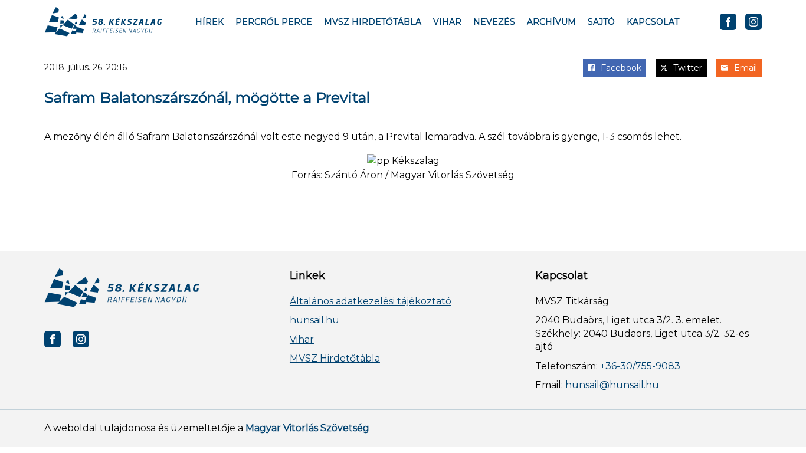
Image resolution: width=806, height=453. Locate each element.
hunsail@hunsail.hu (612, 384)
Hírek (209, 22)
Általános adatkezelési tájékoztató (370, 301)
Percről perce (273, 22)
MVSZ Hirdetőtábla (372, 22)
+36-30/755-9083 (640, 366)
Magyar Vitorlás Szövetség (307, 428)
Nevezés (494, 22)
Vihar (447, 22)
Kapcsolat (653, 22)
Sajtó (601, 22)
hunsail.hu (314, 320)
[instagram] (753, 22)
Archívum (551, 22)
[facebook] (728, 22)
